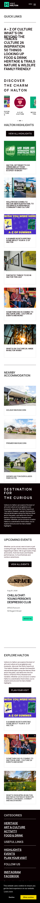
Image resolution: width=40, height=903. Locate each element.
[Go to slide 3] (22, 120)
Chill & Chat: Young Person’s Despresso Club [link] (19, 598)
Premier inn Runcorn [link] (16, 443)
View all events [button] (20, 564)
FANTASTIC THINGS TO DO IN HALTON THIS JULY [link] (18, 276)
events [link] (9, 854)
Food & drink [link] (13, 835)
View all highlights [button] (20, 133)
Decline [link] (11, 897)
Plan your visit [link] (15, 858)
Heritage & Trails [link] (19, 61)
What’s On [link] (13, 33)
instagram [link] (12, 872)
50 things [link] (13, 50)
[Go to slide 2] (20, 120)
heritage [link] (11, 823)
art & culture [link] (14, 827)
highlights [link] (12, 850)
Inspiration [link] (14, 46)
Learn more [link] (8, 891)
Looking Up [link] (14, 54)
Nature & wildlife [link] (20, 65)
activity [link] (10, 831)
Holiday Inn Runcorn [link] (16, 410)
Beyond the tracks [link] (14, 37)
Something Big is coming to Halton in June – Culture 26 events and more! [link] (19, 314)
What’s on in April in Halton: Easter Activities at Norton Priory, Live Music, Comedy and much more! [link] (20, 798)
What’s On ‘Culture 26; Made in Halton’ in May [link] (19, 349)
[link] (11, 4)
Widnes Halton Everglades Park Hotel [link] (19, 477)
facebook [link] (11, 876)
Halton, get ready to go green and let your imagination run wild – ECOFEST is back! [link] (18, 168)
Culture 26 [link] (14, 42)
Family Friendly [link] (17, 69)
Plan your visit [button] (20, 690)
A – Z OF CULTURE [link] (18, 29)
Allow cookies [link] (28, 897)
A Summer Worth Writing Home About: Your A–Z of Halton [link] (18, 240)
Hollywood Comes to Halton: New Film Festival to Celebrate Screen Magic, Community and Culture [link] (20, 204)
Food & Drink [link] (15, 57)
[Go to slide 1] (18, 120)
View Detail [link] (28, 619)
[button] (34, 6)
